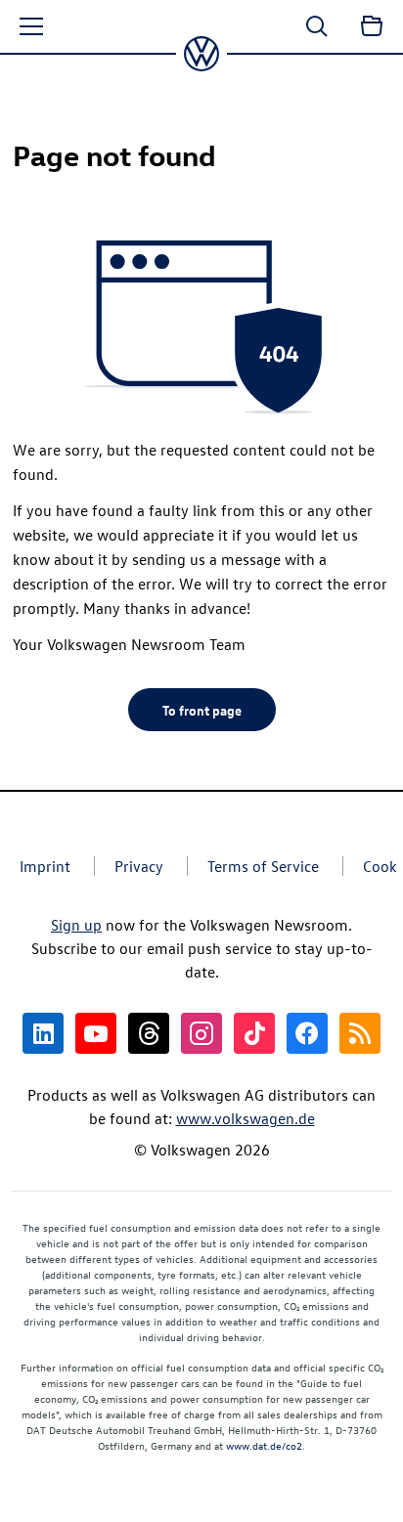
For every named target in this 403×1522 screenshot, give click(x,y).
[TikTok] (254, 1033)
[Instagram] (201, 1033)
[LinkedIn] (43, 1033)
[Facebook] (307, 1033)
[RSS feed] (360, 1033)
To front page (202, 709)
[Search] (317, 26)
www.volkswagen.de (245, 1118)
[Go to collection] (371, 26)
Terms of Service (263, 866)
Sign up (76, 925)
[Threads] (148, 1033)
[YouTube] (95, 1033)
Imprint (45, 866)
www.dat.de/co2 (264, 1445)
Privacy (138, 866)
